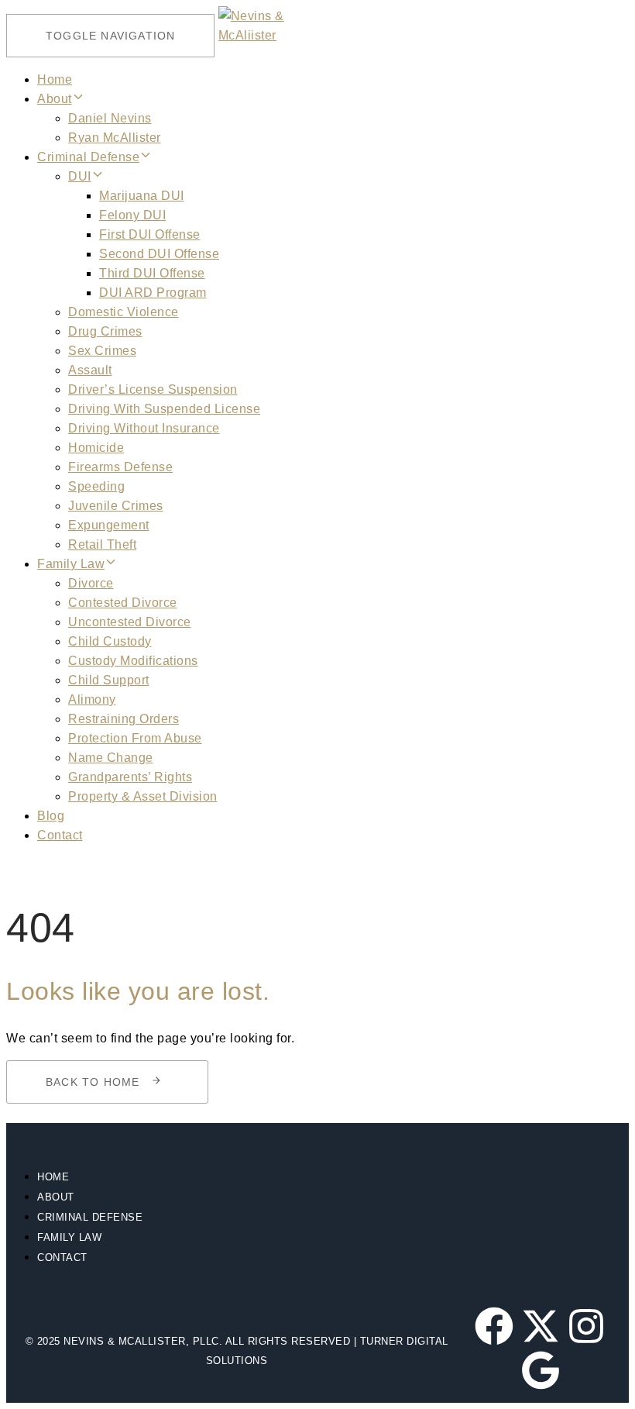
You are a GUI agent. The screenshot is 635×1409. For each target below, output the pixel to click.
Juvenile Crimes (115, 505)
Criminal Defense (88, 157)
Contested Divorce (122, 602)
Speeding (96, 486)
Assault (90, 370)
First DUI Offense (150, 234)
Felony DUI (132, 215)
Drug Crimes (105, 331)
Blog (50, 815)
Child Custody (110, 641)
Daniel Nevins (110, 118)
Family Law (71, 563)
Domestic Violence (123, 312)
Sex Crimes (102, 350)
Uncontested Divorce (129, 622)
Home (54, 79)
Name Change (110, 757)
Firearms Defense (120, 467)
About (54, 98)
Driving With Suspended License (164, 408)
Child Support (108, 680)
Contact (60, 835)
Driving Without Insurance (144, 428)
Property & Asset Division (143, 796)
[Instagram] (586, 1326)
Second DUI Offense (159, 253)
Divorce (91, 583)
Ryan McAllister (114, 137)
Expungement (108, 525)
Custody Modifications (133, 660)
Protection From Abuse (135, 738)
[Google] (540, 1370)
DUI (79, 176)
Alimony (92, 699)
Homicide (96, 447)
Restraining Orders (123, 718)
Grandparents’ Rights (130, 777)
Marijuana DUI (141, 195)
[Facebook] (494, 1326)
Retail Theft (102, 544)
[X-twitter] (540, 1326)
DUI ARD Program (153, 292)
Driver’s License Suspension (153, 389)
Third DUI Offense (152, 273)
